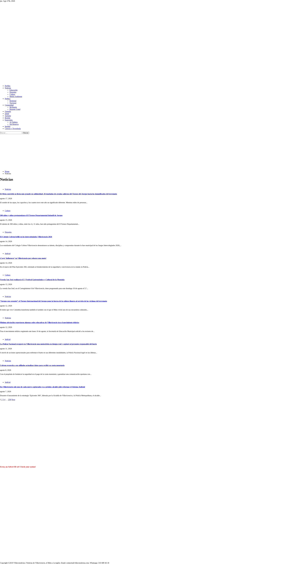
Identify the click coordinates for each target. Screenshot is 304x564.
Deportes (13, 92)
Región (7, 118)
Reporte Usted (15, 109)
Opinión (8, 111)
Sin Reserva (14, 124)
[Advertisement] (152, 152)
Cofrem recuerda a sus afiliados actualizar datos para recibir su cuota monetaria (32, 365)
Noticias (8, 88)
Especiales (9, 120)
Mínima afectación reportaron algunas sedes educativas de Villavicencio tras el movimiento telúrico (39, 322)
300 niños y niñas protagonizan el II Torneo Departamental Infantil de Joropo (31, 215)
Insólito (7, 126)
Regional (13, 101)
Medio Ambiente (16, 96)
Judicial (7, 253)
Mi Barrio (13, 107)
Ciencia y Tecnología (13, 129)
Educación (13, 90)
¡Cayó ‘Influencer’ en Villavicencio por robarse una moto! (23, 258)
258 (9, 400)
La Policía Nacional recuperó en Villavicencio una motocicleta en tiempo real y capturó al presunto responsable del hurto (48, 344)
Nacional (13, 103)
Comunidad (9, 105)
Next (13, 400)
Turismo (8, 116)
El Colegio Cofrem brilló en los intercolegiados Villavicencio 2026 (26, 237)
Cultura (12, 94)
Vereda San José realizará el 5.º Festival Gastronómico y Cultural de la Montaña (32, 280)
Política (7, 99)
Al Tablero (14, 122)
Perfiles (7, 86)
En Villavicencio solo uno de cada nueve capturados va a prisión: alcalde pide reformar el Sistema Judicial (42, 387)
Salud (7, 114)
